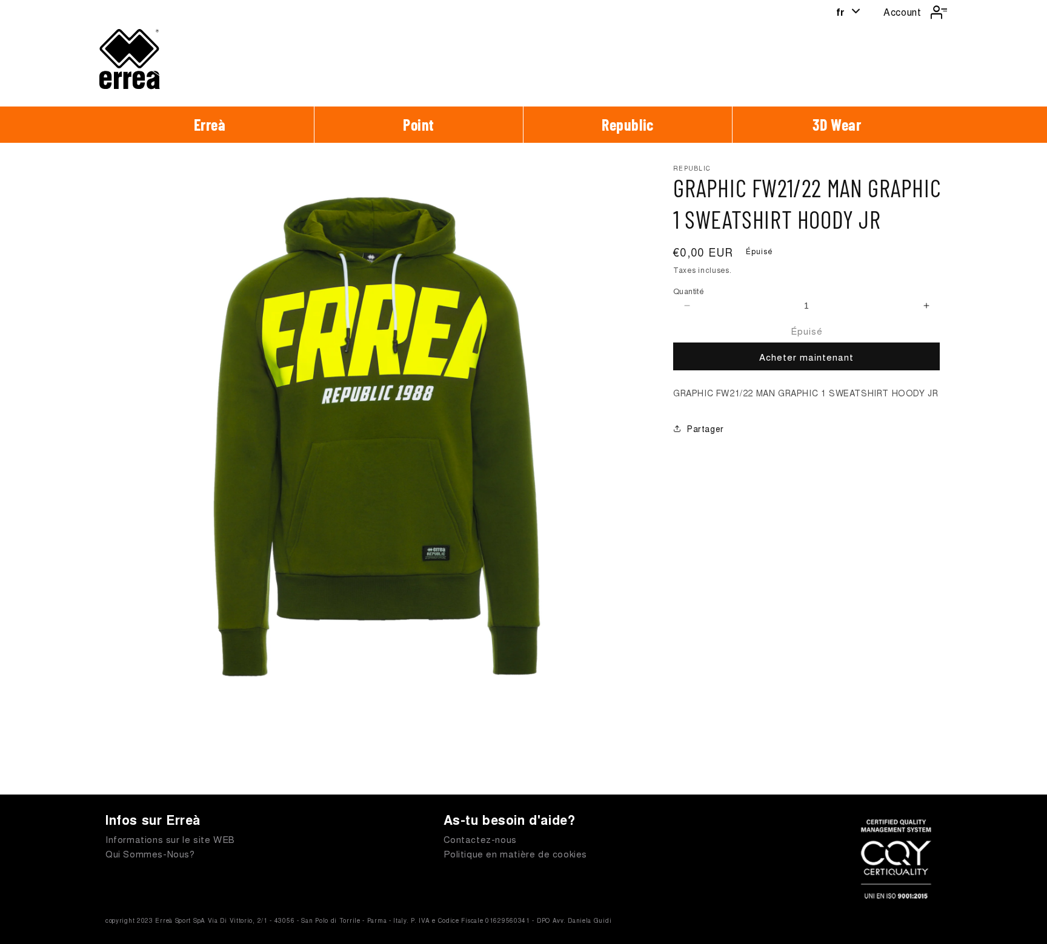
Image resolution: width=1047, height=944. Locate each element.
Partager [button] (705, 428)
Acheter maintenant (806, 356)
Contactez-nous (480, 839)
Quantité (688, 291)
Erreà (210, 124)
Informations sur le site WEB (170, 839)
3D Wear (837, 124)
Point (418, 124)
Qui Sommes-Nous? (150, 853)
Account (902, 12)
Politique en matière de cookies (516, 853)
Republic (628, 124)
